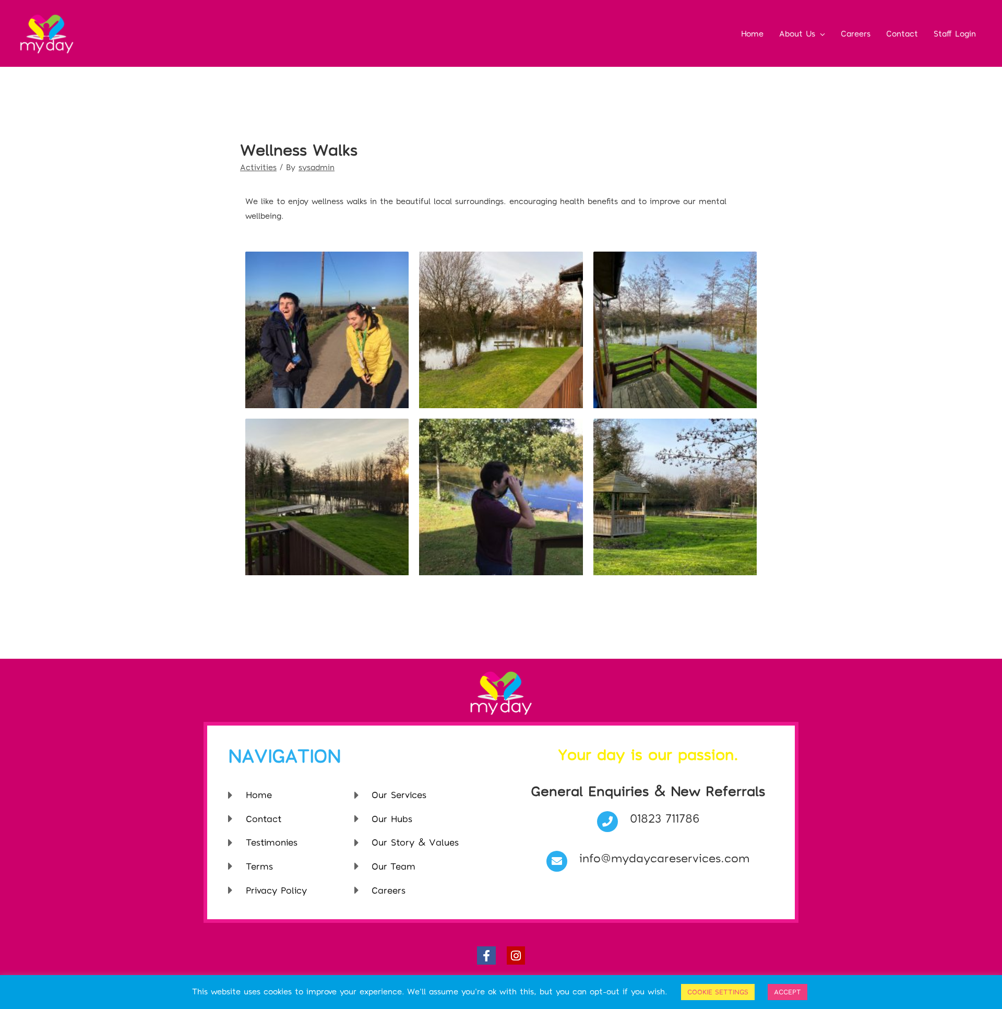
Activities (258, 167)
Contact (902, 33)
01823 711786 (664, 818)
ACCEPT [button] (787, 992)
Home (752, 33)
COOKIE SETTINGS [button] (717, 992)
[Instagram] (516, 955)
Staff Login (955, 33)
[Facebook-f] (486, 955)
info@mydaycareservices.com (664, 857)
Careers (855, 33)
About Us (797, 33)
